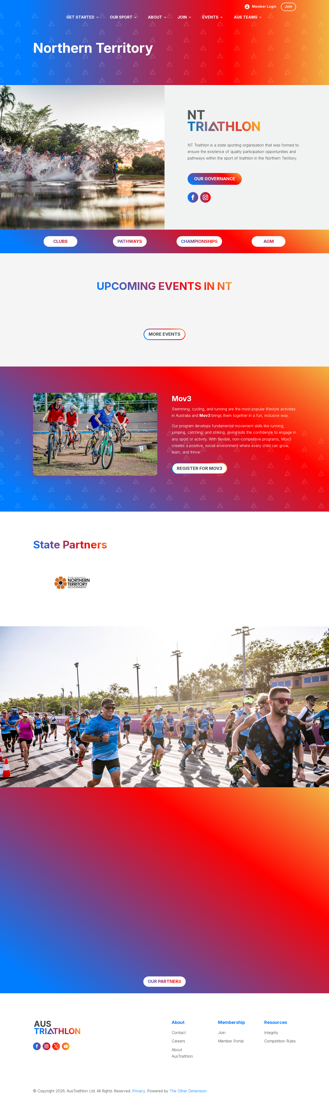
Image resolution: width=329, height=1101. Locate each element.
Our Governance (214, 178)
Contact (179, 1032)
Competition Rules (280, 1041)
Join (288, 6)
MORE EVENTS (164, 334)
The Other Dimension (188, 1090)
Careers (178, 1041)
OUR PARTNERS (164, 981)
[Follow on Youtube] (66, 1046)
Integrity (271, 1032)
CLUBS (60, 241)
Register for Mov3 (199, 468)
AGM (268, 241)
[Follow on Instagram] (205, 197)
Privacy (138, 1090)
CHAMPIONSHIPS (199, 241)
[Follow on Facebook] (193, 197)
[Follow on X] (56, 1046)
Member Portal (230, 1041)
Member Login (264, 6)
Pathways (130, 241)
